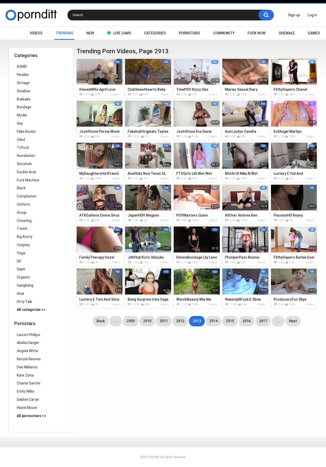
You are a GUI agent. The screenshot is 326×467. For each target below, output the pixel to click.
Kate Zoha (25, 375)
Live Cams (122, 33)
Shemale (287, 33)
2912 (180, 321)
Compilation (26, 196)
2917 (263, 321)
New (90, 33)
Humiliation (26, 156)
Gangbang (25, 285)
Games (314, 33)
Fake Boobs (26, 131)
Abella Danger (28, 343)
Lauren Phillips (28, 335)
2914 (213, 321)
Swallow (23, 91)
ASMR (22, 66)
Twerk (22, 228)
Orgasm (23, 277)
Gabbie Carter (28, 399)
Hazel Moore (27, 408)
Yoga (21, 253)
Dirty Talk (24, 302)
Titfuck (23, 147)
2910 (147, 321)
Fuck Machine (28, 180)
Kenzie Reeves (29, 359)
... (115, 321)
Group (21, 212)
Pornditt (153, 457)
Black (21, 188)
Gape (21, 269)
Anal (20, 293)
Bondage (24, 107)
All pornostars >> (31, 416)
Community (224, 33)
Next (293, 321)
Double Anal (26, 172)
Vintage (23, 83)
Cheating (24, 221)
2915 (230, 321)
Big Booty (24, 237)
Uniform (23, 204)
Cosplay (23, 245)
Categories (155, 33)
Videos (36, 33)
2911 (164, 321)
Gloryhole (24, 164)
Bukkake (24, 99)
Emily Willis (25, 391)
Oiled (21, 140)
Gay (20, 123)
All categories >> (31, 310)
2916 (246, 321)
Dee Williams (27, 367)
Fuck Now (256, 33)
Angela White (27, 351)
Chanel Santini (28, 383)
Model (22, 115)
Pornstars (189, 33)
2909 (131, 321)
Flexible (23, 75)
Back (101, 321)
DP (19, 261)
